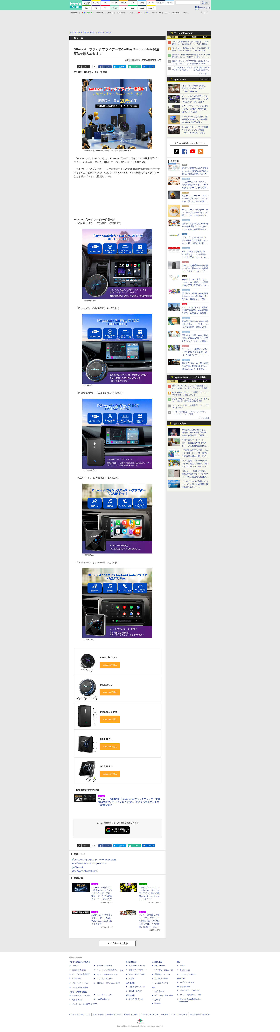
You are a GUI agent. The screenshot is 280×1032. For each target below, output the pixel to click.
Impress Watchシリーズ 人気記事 (189, 377)
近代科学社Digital (136, 999)
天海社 (182, 966)
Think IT (75, 966)
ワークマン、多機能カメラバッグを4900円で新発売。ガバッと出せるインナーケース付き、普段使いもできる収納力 (191, 50)
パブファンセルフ (187, 982)
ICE (178, 962)
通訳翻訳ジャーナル (162, 974)
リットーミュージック (138, 966)
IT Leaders (76, 979)
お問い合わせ (98, 1015)
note (136, 67)
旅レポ (110, 13)
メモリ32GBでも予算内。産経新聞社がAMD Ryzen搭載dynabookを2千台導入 (194, 119)
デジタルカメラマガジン (81, 995)
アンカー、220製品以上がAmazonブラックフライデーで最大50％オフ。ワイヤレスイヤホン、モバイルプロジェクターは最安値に (129, 802)
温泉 (131, 13)
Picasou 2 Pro (109, 711)
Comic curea (185, 970)
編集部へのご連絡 (131, 1015)
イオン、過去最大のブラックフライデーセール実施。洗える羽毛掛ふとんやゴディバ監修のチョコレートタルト (149, 921)
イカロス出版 (157, 962)
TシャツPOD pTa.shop (189, 990)
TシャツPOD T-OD (137, 974)
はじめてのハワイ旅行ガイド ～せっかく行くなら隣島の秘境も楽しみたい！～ (195, 484)
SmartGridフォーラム (105, 966)
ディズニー (156, 13)
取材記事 (99, 13)
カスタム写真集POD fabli (190, 995)
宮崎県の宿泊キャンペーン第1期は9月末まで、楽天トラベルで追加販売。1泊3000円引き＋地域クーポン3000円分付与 (195, 327)
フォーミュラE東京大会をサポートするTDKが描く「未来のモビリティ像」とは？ (195, 99)
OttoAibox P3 (108, 657)
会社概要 (164, 1015)
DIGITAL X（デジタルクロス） (109, 983)
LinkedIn (151, 67)
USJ (166, 13)
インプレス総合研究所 (81, 974)
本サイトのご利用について (79, 1015)
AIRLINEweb (160, 966)
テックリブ (156, 1000)
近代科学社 (130, 995)
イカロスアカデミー (162, 983)
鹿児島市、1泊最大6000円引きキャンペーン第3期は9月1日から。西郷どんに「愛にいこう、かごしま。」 (191, 57)
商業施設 (175, 13)
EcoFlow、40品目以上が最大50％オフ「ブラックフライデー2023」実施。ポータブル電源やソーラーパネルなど (101, 893)
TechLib (158, 1003)
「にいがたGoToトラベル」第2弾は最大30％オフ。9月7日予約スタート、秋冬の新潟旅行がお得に (190, 70)
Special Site (180, 79)
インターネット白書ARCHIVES (84, 1004)
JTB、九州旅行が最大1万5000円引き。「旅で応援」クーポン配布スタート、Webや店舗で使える (190, 44)
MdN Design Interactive (164, 995)
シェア (107, 67)
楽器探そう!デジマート (138, 970)
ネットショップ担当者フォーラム (110, 970)
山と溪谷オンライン (137, 987)
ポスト (85, 67)
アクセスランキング (183, 33)
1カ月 (205, 37)
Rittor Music (131, 962)
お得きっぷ (121, 13)
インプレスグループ (179, 1015)
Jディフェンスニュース (164, 970)
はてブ (121, 67)
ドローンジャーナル (80, 983)
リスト (94, 67)
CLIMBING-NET (135, 991)
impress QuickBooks (188, 974)
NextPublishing (103, 999)
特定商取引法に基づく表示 (200, 1015)
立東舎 (131, 979)
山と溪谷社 (130, 983)
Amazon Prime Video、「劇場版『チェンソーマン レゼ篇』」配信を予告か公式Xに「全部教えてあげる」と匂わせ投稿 (190, 394)
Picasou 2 (106, 684)
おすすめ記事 (180, 423)
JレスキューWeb (161, 979)
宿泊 (185, 13)
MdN (153, 987)
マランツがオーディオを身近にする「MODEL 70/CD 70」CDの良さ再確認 (195, 109)
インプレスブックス (105, 995)
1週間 (194, 37)
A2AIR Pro (106, 766)
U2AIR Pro (106, 739)
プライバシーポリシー (149, 1015)
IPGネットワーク (184, 987)
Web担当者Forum (79, 970)
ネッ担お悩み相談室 (80, 987)
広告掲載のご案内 (114, 1015)
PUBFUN (181, 979)
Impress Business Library (107, 974)
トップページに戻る (117, 943)
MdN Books (159, 991)
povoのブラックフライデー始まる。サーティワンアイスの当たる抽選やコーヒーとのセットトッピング (149, 893)
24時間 (183, 37)
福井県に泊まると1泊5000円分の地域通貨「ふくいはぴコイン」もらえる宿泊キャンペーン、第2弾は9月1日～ (190, 63)
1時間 (172, 37)
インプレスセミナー (105, 979)
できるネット (77, 1000)
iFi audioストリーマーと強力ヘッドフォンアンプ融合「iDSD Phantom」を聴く (195, 130)
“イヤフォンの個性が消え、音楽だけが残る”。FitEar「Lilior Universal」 (194, 88)
